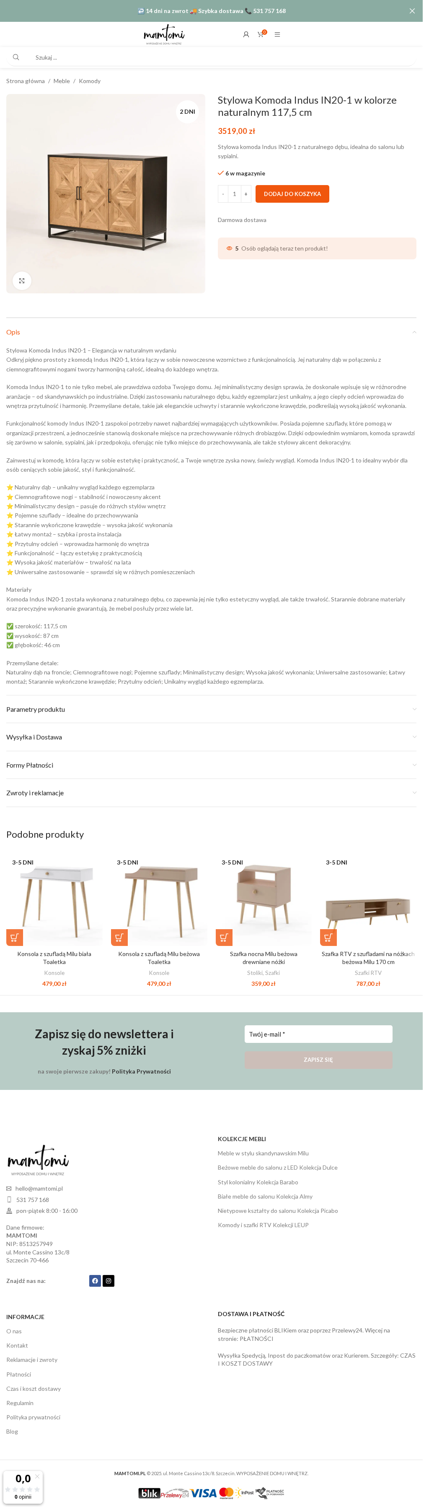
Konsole (54, 970)
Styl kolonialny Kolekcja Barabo (258, 1179)
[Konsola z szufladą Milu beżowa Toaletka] (159, 894)
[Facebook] (95, 1278)
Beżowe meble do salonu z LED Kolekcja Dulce (278, 1164)
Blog (12, 1428)
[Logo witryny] (164, 33)
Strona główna (25, 80)
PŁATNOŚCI (257, 1335)
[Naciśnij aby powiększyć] (22, 278)
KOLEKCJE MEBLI (242, 1135)
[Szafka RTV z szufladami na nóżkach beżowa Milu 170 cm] (368, 894)
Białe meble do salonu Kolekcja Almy (265, 1193)
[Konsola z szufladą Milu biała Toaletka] (54, 894)
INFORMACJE (25, 1313)
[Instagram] (108, 1278)
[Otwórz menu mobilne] (277, 34)
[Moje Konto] (246, 34)
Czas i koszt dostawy (33, 1385)
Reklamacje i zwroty (31, 1356)
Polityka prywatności (33, 1414)
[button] (14, 934)
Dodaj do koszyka (292, 194)
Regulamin (20, 1399)
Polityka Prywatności (141, 1068)
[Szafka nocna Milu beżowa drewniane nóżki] (264, 894)
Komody (90, 80)
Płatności (18, 1371)
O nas (14, 1328)
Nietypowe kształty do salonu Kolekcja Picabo (278, 1207)
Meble (62, 80)
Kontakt (17, 1342)
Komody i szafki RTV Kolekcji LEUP (263, 1221)
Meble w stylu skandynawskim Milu (263, 1150)
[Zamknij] (412, 11)
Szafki (272, 970)
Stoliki (255, 970)
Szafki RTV (368, 970)
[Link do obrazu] (37, 1156)
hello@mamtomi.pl (39, 1185)
